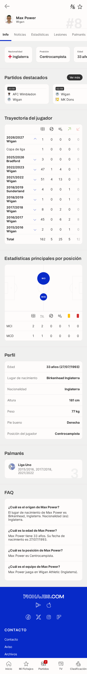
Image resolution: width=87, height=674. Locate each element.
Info (6, 34)
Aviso (8, 647)
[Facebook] (28, 617)
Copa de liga (15, 149)
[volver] (7, 7)
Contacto (11, 639)
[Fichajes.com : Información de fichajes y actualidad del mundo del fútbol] (43, 596)
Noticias (20, 34)
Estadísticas (40, 34)
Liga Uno (24, 465)
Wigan (20, 21)
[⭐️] (80, 6)
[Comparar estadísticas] (72, 6)
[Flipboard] (59, 617)
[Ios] (48, 605)
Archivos (10, 654)
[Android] (38, 605)
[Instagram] (48, 617)
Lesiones (60, 34)
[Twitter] (38, 617)
